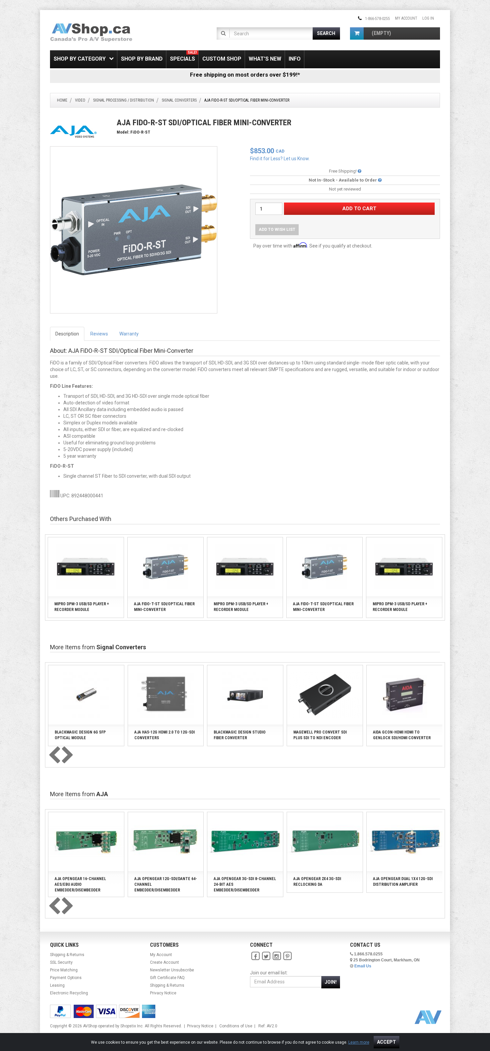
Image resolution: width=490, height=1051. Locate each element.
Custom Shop (221, 59)
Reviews (99, 333)
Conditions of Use (235, 1026)
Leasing (57, 985)
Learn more (358, 1042)
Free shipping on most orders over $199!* (245, 74)
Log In (428, 18)
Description (67, 333)
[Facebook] (255, 956)
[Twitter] (266, 956)
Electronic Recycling (69, 993)
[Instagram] (276, 956)
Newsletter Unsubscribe (172, 970)
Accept (386, 1042)
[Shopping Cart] (357, 33)
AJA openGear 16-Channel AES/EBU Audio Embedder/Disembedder (80, 884)
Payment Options (66, 977)
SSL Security (61, 962)
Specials (183, 56)
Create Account (164, 962)
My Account (406, 18)
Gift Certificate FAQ (167, 977)
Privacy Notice (163, 993)
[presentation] (54, 755)
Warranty (129, 333)
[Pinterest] (287, 956)
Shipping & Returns (67, 954)
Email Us (362, 966)
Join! (331, 982)
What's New (265, 59)
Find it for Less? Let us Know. (280, 158)
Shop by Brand (142, 59)
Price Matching (64, 970)
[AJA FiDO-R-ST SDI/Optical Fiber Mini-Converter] (133, 229)
